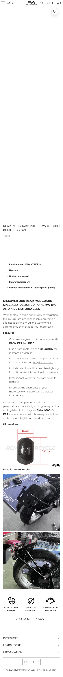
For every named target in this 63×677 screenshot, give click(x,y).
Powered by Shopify (46, 669)
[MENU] (1, 3)
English (29, 661)
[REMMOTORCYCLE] (31, 3)
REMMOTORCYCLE (24, 669)
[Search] (42, 3)
